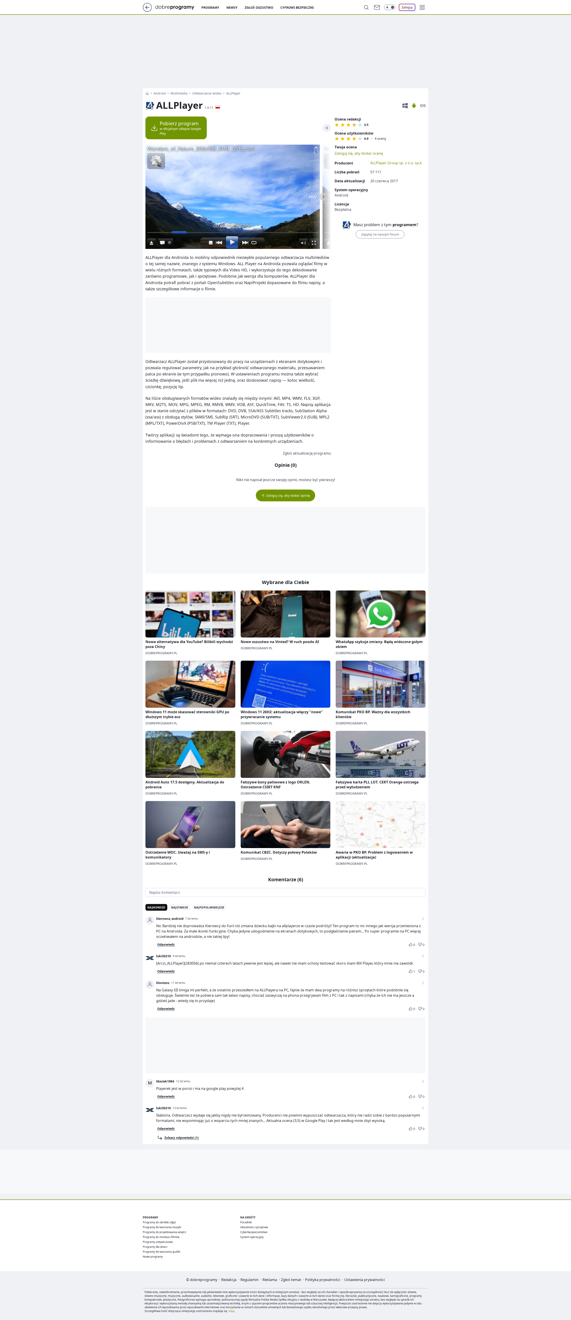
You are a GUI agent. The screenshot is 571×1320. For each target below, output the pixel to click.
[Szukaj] (366, 7)
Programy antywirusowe (158, 1242)
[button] (422, 7)
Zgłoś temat (291, 1279)
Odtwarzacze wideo (206, 93)
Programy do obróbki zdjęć (159, 1222)
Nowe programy (153, 1257)
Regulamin (249, 1279)
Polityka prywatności (322, 1279)
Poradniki (246, 1222)
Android (160, 93)
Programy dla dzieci (155, 1247)
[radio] (337, 125)
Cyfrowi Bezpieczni (297, 7)
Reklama (270, 1279)
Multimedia (179, 93)
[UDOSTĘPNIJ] (327, 128)
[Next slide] (323, 197)
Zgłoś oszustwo (259, 7)
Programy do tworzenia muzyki (162, 1227)
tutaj (231, 1311)
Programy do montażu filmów (161, 1237)
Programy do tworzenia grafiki (161, 1252)
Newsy (232, 7)
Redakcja (228, 1279)
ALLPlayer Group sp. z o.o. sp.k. (396, 162)
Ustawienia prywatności (364, 1279)
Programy (210, 7)
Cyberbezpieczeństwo (253, 1232)
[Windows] (405, 106)
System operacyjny (252, 1237)
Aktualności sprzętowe (254, 1227)
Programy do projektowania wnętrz (164, 1232)
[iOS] (423, 106)
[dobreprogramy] (178, 6)
